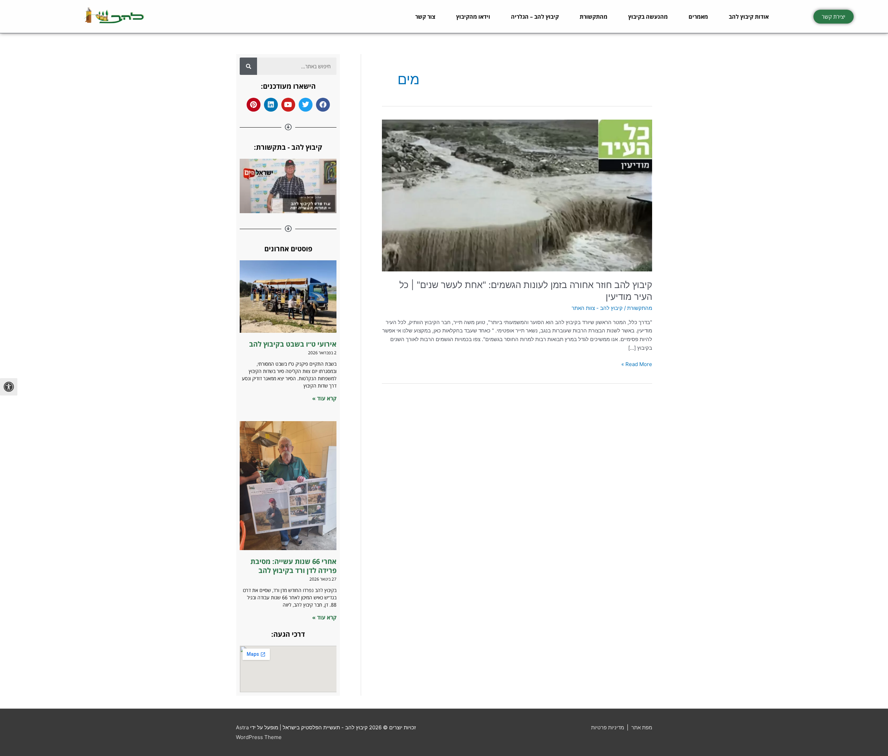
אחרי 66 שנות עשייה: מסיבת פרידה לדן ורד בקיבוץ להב (293, 566)
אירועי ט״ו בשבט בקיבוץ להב (291, 344)
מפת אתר (641, 727)
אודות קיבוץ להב (749, 16)
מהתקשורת (593, 16)
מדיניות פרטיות (607, 727)
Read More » (636, 363)
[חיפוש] (248, 66)
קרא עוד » (324, 398)
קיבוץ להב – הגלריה (535, 16)
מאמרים (698, 16)
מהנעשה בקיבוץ (648, 16)
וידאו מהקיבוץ (473, 16)
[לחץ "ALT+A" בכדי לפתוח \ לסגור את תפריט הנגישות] (8, 387)
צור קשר (425, 16)
